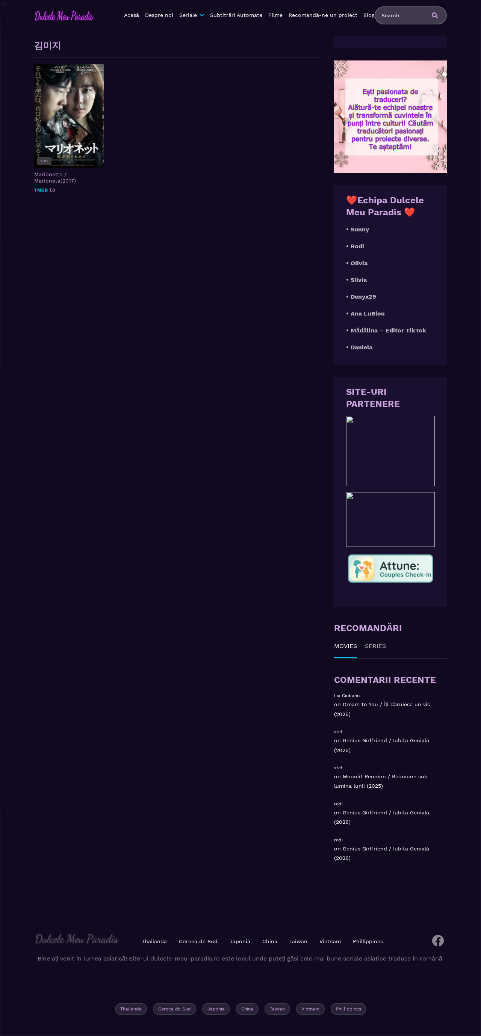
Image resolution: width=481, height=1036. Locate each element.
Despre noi (159, 15)
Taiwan (298, 941)
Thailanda (154, 941)
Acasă (131, 15)
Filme (275, 15)
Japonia (240, 941)
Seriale (188, 15)
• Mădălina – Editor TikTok (386, 330)
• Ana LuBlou (365, 313)
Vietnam (330, 941)
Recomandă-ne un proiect (323, 15)
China (269, 941)
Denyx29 (363, 296)
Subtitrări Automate (236, 15)
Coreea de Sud (198, 941)
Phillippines (368, 941)
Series (375, 645)
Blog (369, 15)
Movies (345, 645)
